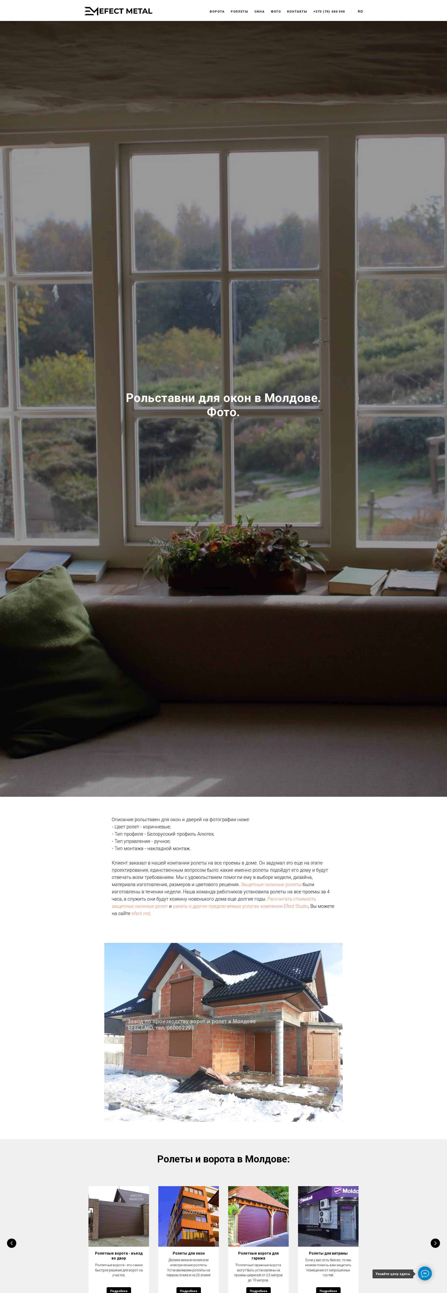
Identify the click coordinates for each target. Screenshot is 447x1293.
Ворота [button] (217, 11)
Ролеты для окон (189, 1253)
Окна (259, 11)
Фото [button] (276, 11)
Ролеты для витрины (328, 1253)
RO (360, 11)
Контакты (297, 11)
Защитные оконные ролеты (271, 884)
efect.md (141, 913)
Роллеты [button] (239, 11)
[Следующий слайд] (435, 1243)
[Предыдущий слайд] (11, 1243)
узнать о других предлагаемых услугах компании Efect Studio (240, 906)
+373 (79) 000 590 (329, 11)
